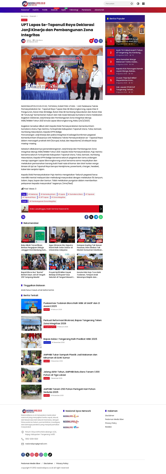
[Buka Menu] (143, 3)
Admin (29, 40)
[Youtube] (37, 455)
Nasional (47, 342)
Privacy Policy (111, 423)
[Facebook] (86, 217)
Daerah (24, 20)
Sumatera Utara (76, 194)
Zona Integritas (59, 197)
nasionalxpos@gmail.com (36, 444)
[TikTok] (50, 455)
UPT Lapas (44, 197)
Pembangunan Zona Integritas (44, 201)
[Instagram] (32, 455)
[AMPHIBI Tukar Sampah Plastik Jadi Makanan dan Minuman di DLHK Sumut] (31, 357)
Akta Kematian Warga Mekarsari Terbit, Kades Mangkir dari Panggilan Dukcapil (126, 60)
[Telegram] (96, 217)
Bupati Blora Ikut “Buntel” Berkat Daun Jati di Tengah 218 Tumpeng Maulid (33, 274)
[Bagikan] (101, 41)
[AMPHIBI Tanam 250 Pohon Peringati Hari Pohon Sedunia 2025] (31, 392)
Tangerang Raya (50, 327)
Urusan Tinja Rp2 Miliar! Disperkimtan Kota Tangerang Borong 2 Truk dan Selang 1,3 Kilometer (127, 79)
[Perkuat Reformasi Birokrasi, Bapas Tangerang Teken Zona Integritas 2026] (31, 323)
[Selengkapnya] (41, 411)
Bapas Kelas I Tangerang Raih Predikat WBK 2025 (70, 338)
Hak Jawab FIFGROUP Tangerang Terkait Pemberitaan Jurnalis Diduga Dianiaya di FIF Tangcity (129, 88)
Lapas (62, 194)
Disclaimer (109, 415)
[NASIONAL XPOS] (36, 3)
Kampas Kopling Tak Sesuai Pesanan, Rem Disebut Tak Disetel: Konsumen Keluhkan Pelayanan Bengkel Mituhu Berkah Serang (89, 247)
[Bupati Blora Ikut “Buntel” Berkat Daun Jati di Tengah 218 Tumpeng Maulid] (34, 262)
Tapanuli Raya (30, 197)
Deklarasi (34, 194)
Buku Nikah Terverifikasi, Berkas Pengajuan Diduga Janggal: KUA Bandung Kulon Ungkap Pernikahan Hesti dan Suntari (34, 247)
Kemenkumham (49, 194)
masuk (34, 290)
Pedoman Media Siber (114, 419)
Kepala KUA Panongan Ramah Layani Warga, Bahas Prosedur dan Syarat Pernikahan (129, 69)
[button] (131, 4)
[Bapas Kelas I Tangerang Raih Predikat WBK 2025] (31, 340)
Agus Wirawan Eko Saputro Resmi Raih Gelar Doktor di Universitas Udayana (61, 247)
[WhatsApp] (101, 217)
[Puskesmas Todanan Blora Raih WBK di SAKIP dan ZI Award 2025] (31, 306)
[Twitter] (91, 217)
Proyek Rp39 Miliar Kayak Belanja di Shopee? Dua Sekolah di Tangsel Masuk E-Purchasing (61, 274)
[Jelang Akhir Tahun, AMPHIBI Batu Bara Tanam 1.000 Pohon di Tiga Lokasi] (31, 375)
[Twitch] (41, 455)
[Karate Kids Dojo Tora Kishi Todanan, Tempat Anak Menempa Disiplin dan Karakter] (90, 262)
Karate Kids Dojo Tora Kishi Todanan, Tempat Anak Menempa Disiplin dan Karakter (89, 274)
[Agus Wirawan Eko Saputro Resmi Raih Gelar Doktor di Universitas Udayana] (62, 235)
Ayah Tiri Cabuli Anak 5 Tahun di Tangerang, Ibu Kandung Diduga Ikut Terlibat (129, 51)
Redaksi (108, 427)
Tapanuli (90, 194)
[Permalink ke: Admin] (24, 41)
